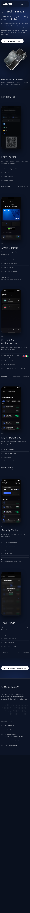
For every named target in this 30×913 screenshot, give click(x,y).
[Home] (7, 4)
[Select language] (22, 4)
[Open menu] (25, 4)
